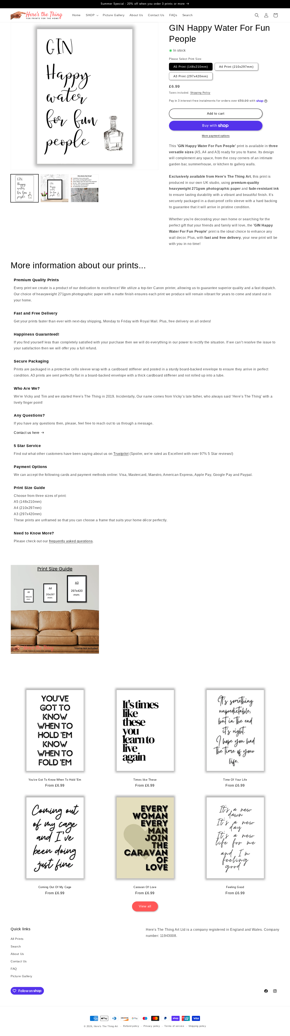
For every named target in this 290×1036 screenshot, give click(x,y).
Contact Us (19, 961)
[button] (91, 15)
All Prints (17, 938)
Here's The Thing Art (106, 1026)
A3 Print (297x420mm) (190, 76)
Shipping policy (197, 1026)
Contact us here (26, 432)
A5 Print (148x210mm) (190, 66)
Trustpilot (120, 453)
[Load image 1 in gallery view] (24, 188)
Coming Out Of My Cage (55, 887)
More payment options (216, 135)
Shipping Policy (200, 92)
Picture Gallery (21, 976)
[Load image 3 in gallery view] (85, 188)
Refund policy (131, 1026)
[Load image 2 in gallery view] (54, 188)
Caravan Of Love (145, 887)
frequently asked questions (71, 541)
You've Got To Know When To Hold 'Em (54, 779)
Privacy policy (152, 1026)
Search (16, 946)
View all (145, 906)
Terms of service (174, 1026)
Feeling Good (235, 887)
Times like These (145, 779)
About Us (17, 954)
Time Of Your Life (235, 779)
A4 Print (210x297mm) (236, 66)
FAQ (14, 968)
